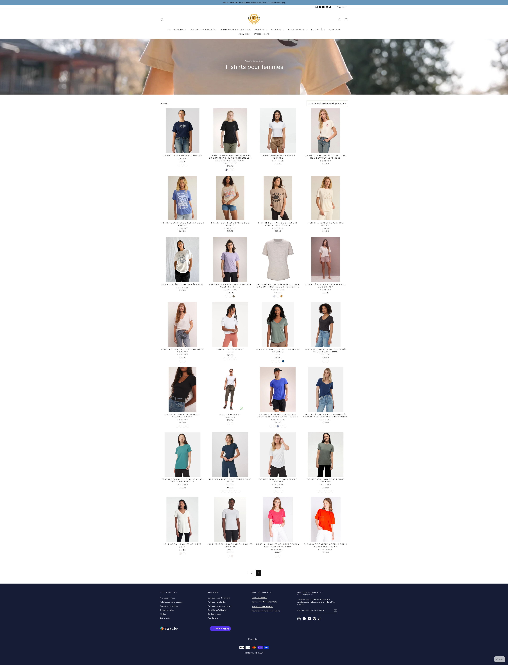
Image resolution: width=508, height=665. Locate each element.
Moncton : (262, 606)
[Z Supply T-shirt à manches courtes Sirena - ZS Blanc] (188, 426)
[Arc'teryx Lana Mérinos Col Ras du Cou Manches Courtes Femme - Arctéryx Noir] (278, 296)
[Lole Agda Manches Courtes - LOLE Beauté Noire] (184, 553)
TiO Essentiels (176, 29)
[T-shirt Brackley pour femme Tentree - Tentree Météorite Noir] (281, 491)
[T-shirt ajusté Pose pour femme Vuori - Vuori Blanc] (225, 491)
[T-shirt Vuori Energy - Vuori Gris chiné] (232, 359)
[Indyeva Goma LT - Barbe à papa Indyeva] (228, 423)
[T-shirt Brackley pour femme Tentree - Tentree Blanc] (274, 491)
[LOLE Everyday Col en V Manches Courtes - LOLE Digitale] (279, 361)
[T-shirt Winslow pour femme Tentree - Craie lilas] (329, 491)
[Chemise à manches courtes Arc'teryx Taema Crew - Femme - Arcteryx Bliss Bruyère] (285, 426)
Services (244, 34)
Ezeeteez (334, 29)
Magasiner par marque (236, 29)
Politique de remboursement (220, 606)
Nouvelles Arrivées (203, 29)
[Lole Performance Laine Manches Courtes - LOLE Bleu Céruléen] (228, 556)
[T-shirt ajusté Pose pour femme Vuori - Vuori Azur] (239, 491)
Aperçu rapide (182, 150)
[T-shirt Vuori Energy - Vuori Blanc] (225, 359)
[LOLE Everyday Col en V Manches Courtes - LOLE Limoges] (283, 361)
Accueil (248, 61)
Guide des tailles (167, 610)
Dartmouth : (264, 602)
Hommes (276, 29)
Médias (163, 614)
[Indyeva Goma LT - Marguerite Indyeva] (232, 423)
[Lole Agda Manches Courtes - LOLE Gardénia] (180, 553)
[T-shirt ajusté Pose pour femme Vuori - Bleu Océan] (221, 491)
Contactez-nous (214, 614)
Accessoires (296, 29)
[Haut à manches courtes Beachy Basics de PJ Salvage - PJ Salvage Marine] (279, 556)
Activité (317, 29)
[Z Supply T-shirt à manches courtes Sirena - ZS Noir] (184, 426)
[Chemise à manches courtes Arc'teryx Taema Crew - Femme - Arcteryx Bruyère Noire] (274, 426)
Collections (257, 61)
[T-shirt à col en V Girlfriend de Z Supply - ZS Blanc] (180, 361)
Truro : (259, 597)
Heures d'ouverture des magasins (266, 611)
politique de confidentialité (219, 598)
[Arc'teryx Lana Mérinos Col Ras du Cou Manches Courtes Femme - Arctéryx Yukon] (281, 296)
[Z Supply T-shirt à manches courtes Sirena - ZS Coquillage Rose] (180, 426)
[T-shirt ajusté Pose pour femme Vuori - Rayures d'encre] (235, 491)
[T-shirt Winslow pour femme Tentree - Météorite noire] (322, 491)
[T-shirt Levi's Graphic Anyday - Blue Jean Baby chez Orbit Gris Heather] (186, 165)
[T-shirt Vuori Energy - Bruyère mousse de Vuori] (235, 359)
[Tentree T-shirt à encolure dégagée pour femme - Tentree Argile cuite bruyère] (327, 361)
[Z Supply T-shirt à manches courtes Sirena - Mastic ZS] (177, 426)
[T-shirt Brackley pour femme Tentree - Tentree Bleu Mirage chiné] (278, 491)
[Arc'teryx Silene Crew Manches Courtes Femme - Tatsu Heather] (233, 296)
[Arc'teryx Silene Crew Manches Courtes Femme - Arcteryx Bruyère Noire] (230, 296)
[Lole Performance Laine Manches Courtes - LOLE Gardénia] (232, 556)
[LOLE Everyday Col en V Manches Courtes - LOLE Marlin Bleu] (272, 361)
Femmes (260, 29)
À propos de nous (167, 598)
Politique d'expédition (217, 602)
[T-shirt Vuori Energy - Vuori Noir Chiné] (228, 359)
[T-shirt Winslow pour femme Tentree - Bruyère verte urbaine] (325, 491)
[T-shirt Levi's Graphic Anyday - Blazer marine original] (182, 165)
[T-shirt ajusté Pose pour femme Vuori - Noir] (232, 491)
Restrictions (213, 618)
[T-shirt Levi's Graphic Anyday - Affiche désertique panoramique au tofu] (179, 165)
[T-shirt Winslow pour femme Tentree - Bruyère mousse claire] (332, 491)
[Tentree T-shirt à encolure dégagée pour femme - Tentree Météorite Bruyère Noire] (324, 361)
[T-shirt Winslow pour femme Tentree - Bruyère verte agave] (318, 491)
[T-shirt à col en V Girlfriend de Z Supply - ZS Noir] (184, 361)
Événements (261, 34)
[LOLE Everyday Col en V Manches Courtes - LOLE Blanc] (276, 361)
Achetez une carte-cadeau (171, 602)
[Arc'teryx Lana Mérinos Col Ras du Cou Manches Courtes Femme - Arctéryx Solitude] (274, 296)
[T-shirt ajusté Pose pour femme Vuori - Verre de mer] (228, 491)
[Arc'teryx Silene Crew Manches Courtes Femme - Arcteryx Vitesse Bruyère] (226, 296)
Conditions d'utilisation (217, 610)
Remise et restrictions (169, 606)
